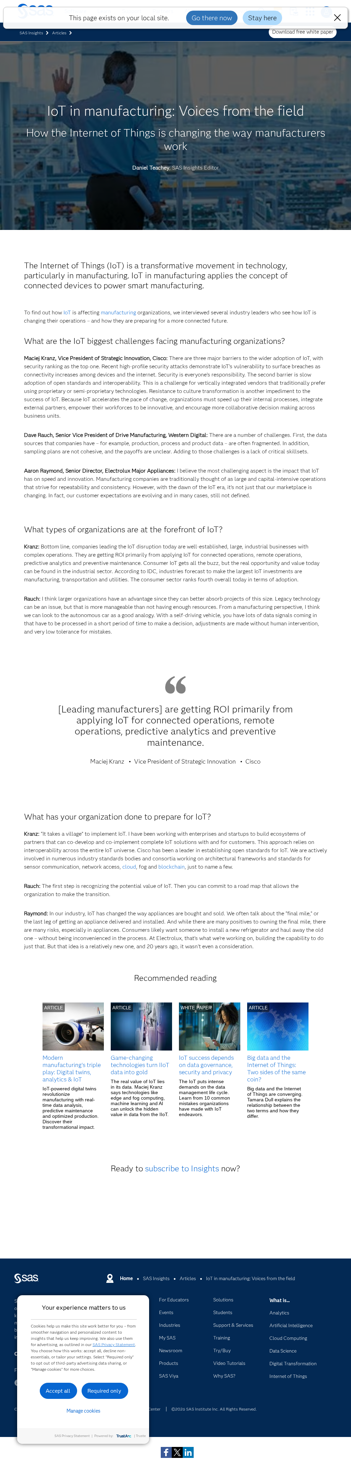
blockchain (171, 866)
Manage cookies (83, 1411)
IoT (67, 312)
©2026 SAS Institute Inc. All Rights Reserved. (214, 1409)
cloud (129, 866)
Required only (104, 1391)
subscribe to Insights (182, 1168)
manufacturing (118, 312)
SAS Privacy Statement (114, 1344)
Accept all (58, 1391)
